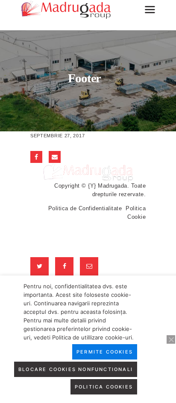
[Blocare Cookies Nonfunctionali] (171, 339)
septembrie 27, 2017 (57, 135)
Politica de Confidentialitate (85, 208)
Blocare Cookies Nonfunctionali (75, 369)
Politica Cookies (104, 387)
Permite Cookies (104, 352)
